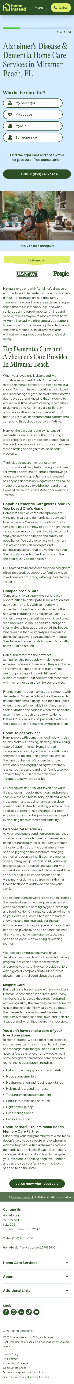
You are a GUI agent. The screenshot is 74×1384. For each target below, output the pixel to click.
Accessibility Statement (16, 1363)
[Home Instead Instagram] (14, 1312)
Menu (39, 8)
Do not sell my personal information (23, 1372)
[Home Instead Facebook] (6, 1312)
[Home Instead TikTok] (29, 1312)
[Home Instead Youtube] (36, 1312)
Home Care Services (20, 1262)
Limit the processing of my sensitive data (26, 1377)
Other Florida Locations (18, 1330)
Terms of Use (10, 1358)
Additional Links (16, 1290)
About (8, 1276)
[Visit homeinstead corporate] (14, 7)
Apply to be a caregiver (37, 246)
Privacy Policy (10, 1354)
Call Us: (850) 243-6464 (39, 174)
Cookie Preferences (14, 1367)
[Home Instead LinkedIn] (21, 1312)
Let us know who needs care (37, 1184)
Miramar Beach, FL (22, 1197)
